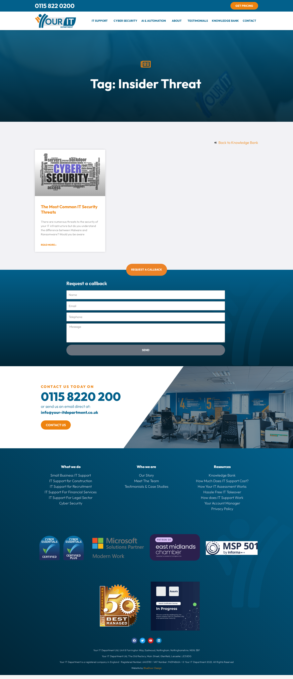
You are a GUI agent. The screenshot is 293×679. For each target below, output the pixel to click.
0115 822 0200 (55, 6)
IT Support (100, 21)
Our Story (146, 475)
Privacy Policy (222, 508)
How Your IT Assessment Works (222, 486)
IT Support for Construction (70, 481)
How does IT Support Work (222, 497)
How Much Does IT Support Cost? (222, 481)
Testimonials (198, 21)
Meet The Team (146, 481)
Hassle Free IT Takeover (222, 492)
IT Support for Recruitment (71, 486)
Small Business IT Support (70, 475)
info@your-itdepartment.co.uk (69, 412)
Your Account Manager (222, 503)
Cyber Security (125, 21)
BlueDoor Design (153, 667)
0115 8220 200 (81, 396)
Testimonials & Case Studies (146, 486)
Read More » (48, 244)
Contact (249, 21)
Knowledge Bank (225, 21)
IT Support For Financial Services (71, 492)
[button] (101, 20)
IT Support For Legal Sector (70, 497)
